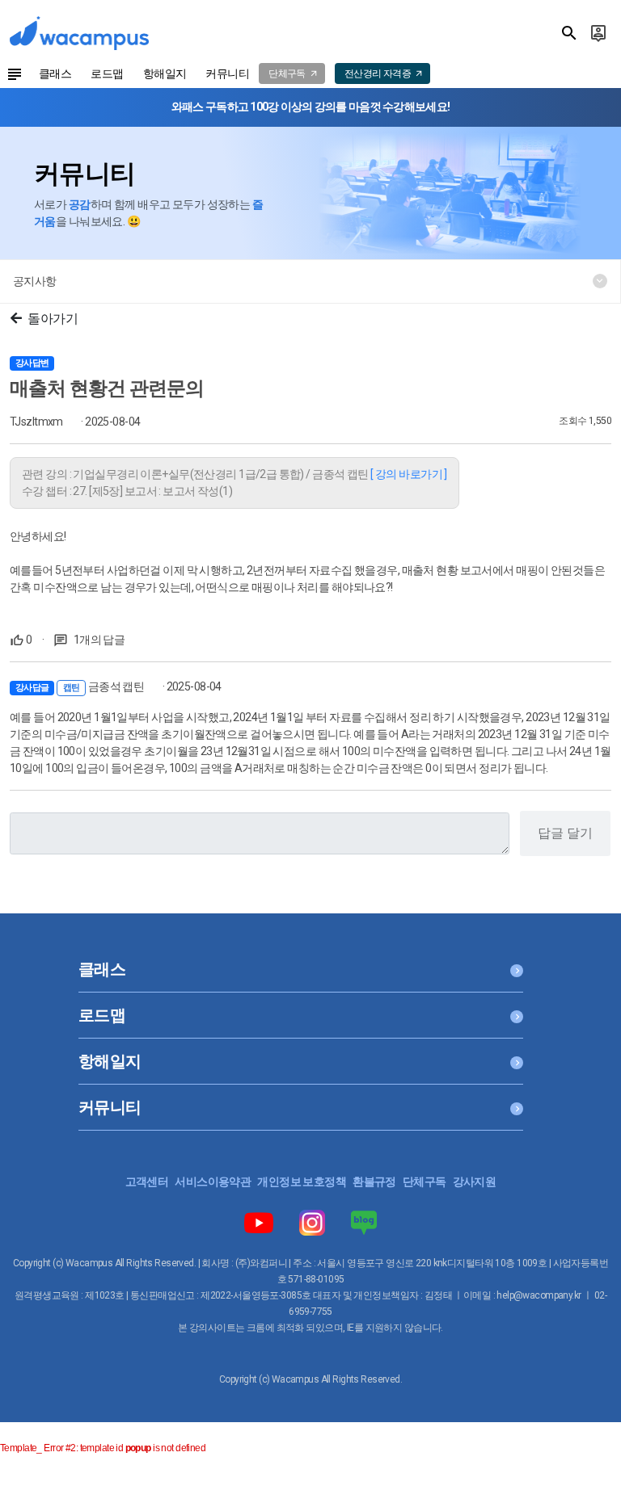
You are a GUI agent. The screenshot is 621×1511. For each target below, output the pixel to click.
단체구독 (424, 1181)
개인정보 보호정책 (301, 1181)
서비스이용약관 (213, 1181)
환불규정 (374, 1181)
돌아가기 (52, 318)
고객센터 (147, 1181)
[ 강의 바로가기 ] (408, 474)
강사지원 (474, 1181)
